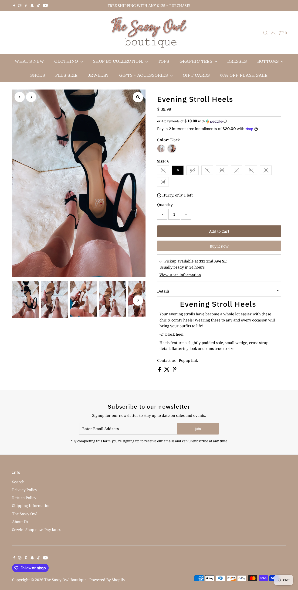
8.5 (253, 171)
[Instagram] (20, 5)
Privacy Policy (24, 489)
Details (163, 291)
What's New (29, 61)
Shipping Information (31, 505)
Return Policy (24, 497)
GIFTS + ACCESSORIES (144, 75)
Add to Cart (219, 231)
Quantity (165, 204)
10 (165, 182)
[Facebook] (14, 5)
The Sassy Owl (24, 513)
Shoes (37, 75)
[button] (219, 121)
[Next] (31, 97)
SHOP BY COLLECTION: (118, 61)
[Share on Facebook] (160, 370)
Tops (163, 61)
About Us (20, 521)
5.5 (165, 171)
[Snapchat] (32, 5)
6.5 (194, 171)
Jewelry (98, 75)
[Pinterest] (26, 5)
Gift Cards (196, 75)
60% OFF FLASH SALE (244, 75)
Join (198, 429)
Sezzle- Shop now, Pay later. (36, 529)
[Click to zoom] (138, 97)
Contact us (166, 360)
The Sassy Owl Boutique (65, 579)
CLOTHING (66, 61)
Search (18, 481)
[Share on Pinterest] (174, 370)
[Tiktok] (38, 5)
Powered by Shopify (107, 579)
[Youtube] (45, 5)
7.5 (224, 171)
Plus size (66, 75)
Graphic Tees (196, 61)
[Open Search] (265, 33)
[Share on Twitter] (167, 370)
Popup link (188, 360)
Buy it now (219, 246)
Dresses (237, 61)
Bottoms (268, 61)
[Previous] (19, 97)
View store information (180, 275)
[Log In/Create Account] (273, 33)
